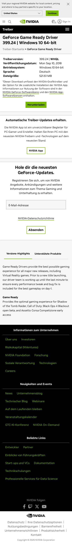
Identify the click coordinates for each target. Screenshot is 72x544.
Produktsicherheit (53, 530)
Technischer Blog (16, 401)
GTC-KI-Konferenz (17, 425)
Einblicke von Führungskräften (25, 455)
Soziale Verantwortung (20, 363)
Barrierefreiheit (51, 526)
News (8, 393)
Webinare (38, 401)
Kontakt (36, 534)
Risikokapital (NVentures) (21, 347)
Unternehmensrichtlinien (21, 530)
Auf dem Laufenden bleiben (23, 409)
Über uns (11, 339)
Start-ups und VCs (17, 463)
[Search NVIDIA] (10, 21)
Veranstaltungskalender (21, 417)
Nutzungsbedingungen (23, 526)
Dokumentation (44, 463)
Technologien (48, 363)
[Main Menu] (4, 21)
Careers (10, 371)
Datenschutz (16, 522)
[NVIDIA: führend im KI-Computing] (29, 21)
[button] (53, 22)
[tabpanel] (36, 290)
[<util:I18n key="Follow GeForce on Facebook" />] (24, 506)
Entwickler (12, 447)
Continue (52, 13)
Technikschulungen (18, 471)
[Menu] (67, 29)
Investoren (28, 339)
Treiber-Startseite (13, 49)
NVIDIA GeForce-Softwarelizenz (21, 92)
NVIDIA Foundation (17, 355)
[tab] (18, 254)
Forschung (41, 355)
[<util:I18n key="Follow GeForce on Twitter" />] (37, 506)
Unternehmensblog (29, 393)
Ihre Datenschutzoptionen (45, 522)
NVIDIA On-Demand (46, 425)
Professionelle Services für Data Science (31, 478)
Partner (28, 447)
